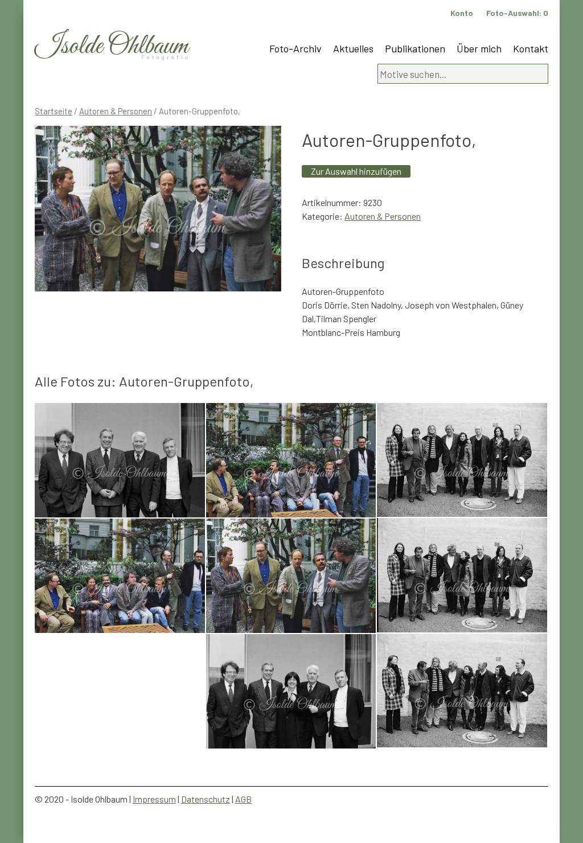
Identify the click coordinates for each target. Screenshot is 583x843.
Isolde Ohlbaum (111, 46)
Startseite (53, 111)
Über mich (479, 48)
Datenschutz (205, 798)
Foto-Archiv (295, 48)
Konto (461, 13)
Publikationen (415, 48)
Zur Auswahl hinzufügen (356, 171)
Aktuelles (353, 48)
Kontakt (530, 48)
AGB (243, 798)
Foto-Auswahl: (517, 13)
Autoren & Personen (115, 111)
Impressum (154, 798)
